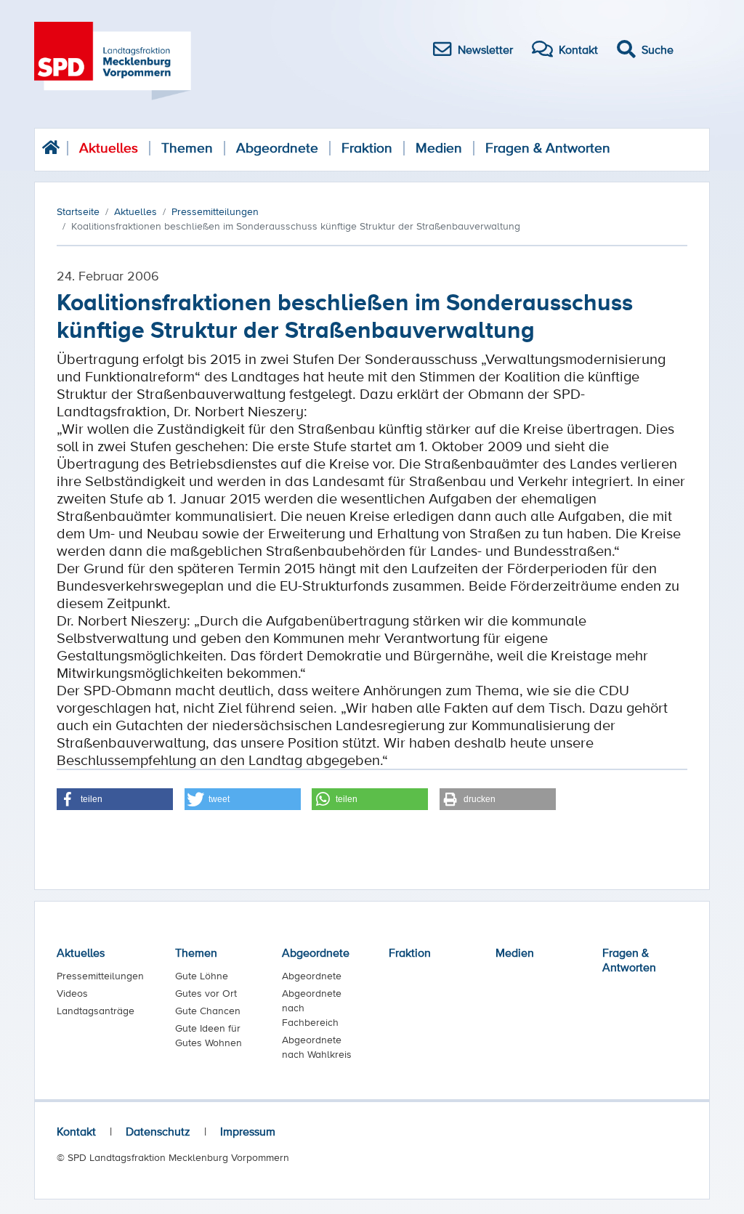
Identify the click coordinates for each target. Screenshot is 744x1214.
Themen (187, 148)
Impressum (247, 1131)
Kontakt (76, 1131)
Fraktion (366, 148)
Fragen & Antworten (547, 148)
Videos (72, 993)
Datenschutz (158, 1131)
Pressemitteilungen (100, 975)
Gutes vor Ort (206, 993)
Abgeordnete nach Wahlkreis (317, 1046)
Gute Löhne (201, 975)
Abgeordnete (277, 148)
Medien (439, 148)
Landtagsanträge (95, 1010)
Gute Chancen (207, 1010)
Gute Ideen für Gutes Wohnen (208, 1035)
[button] (115, 799)
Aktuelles (108, 148)
